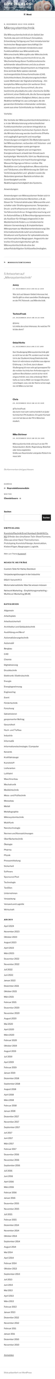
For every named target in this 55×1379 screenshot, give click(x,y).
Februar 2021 (10, 1002)
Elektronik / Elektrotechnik (16, 676)
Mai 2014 (8, 1252)
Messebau (9, 801)
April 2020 (9, 1029)
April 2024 (9, 926)
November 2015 (11, 1209)
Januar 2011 (9, 1334)
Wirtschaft (9, 909)
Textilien (8, 888)
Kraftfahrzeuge (11, 757)
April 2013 (9, 1296)
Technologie (10, 882)
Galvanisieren (10, 714)
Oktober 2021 (10, 991)
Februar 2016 (10, 1192)
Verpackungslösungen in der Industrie (22, 574)
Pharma (7, 850)
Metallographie (11, 812)
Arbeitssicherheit (12, 621)
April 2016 (9, 1181)
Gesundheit (9, 724)
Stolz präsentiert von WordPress (18, 1372)
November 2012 (11, 1323)
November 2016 (11, 1160)
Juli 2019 (8, 1056)
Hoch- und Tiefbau (12, 730)
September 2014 (12, 1241)
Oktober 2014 (10, 1236)
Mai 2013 (8, 1290)
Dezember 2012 (11, 1317)
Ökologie (8, 844)
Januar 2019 (9, 1073)
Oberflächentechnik (13, 839)
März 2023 (9, 953)
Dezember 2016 (11, 1154)
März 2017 (9, 1143)
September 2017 (12, 1127)
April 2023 (9, 948)
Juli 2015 (8, 1214)
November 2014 (11, 1230)
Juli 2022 (8, 969)
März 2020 (9, 1035)
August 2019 (10, 1051)
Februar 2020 (10, 1040)
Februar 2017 (10, 1149)
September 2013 (12, 1274)
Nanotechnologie (12, 828)
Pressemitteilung (12, 860)
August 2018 (10, 1089)
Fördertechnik (10, 703)
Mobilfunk (9, 822)
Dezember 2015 (11, 1203)
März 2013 (9, 1301)
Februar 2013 (10, 1307)
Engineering (9, 692)
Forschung (9, 708)
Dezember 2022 (11, 959)
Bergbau (8, 648)
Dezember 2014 (11, 1225)
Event (6, 697)
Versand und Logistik (14, 904)
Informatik (9, 741)
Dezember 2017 (11, 1116)
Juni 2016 (8, 1176)
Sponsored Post (11, 877)
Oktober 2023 (10, 937)
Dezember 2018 (11, 1078)
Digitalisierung (11, 665)
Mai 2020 (8, 1024)
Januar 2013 (9, 1312)
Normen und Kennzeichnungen (18, 833)
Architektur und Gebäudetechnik (19, 627)
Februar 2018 (10, 1105)
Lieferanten (9, 768)
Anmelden (9, 1355)
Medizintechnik (11, 790)
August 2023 (10, 942)
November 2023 (11, 931)
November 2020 (11, 1013)
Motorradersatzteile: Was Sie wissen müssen (25, 585)
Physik (7, 855)
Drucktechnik (10, 670)
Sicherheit (9, 866)
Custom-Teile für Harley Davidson (20, 569)
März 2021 (9, 997)
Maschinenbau (11, 779)
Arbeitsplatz (10, 616)
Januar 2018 (9, 1111)
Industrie (8, 735)
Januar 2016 (9, 1198)
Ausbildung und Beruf (14, 632)
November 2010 (11, 1345)
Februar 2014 (10, 1263)
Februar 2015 (10, 1220)
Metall (7, 806)
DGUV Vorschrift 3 (13, 580)
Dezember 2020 (11, 1008)
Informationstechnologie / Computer (21, 746)
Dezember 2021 (11, 986)
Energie (7, 681)
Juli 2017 (8, 1133)
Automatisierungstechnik (16, 638)
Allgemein (9, 610)
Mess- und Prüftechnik (15, 795)
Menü (29, 14)
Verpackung (9, 899)
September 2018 (12, 1084)
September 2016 (12, 1165)
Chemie (7, 659)
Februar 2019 (10, 1067)
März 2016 (9, 1187)
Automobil (9, 643)
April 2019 (9, 1062)
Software (8, 871)
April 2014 (9, 1258)
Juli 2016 (8, 1171)
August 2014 (10, 1247)
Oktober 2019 (10, 1046)
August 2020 (10, 1018)
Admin (31, 24)
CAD (6, 654)
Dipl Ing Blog (18, 4)
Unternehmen (10, 893)
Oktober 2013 (10, 1268)
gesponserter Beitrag (14, 719)
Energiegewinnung (13, 686)
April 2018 (9, 1095)
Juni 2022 (8, 975)
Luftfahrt (8, 773)
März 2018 (9, 1100)
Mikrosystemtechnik (19, 262)
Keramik (8, 752)
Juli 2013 (8, 1279)
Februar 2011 (10, 1328)
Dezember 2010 (11, 1339)
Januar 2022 (9, 980)
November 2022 (11, 964)
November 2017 (11, 1122)
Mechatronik (10, 784)
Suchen (7, 511)
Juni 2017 (8, 1138)
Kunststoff (22, 554)
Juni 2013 (8, 1285)
